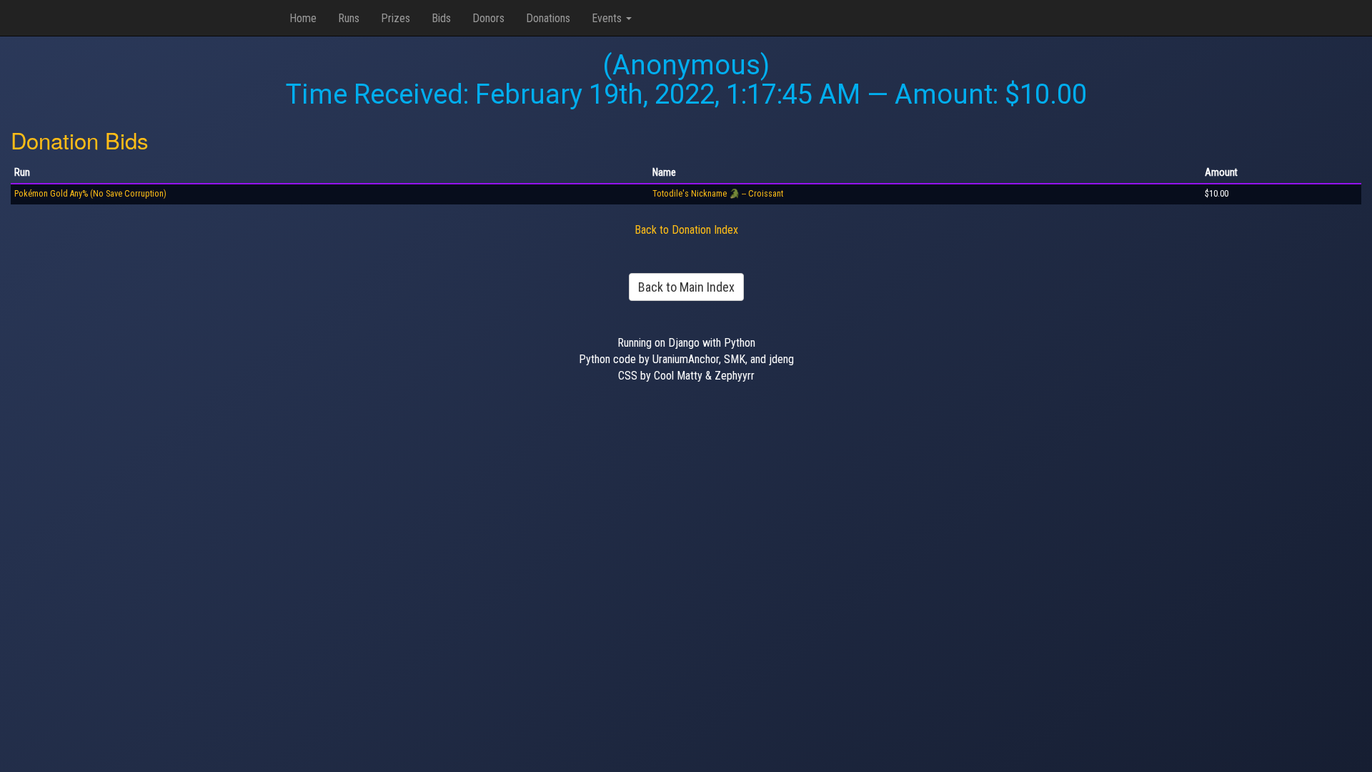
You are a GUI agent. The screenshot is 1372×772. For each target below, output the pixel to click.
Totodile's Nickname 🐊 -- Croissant (717, 194)
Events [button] (608, 18)
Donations (548, 18)
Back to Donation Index (686, 230)
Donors (488, 18)
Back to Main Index (686, 287)
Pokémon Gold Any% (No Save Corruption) (90, 194)
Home (303, 18)
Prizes (395, 18)
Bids (441, 18)
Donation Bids (80, 140)
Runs (348, 18)
